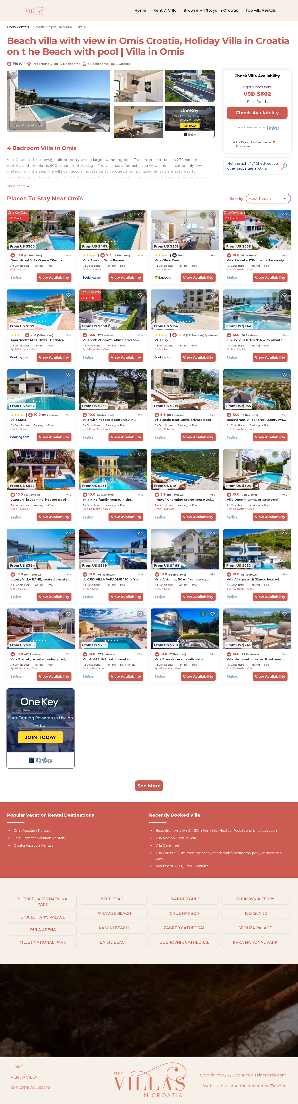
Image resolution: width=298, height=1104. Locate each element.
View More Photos (27, 125)
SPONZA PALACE (255, 928)
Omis (80, 27)
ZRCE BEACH (113, 899)
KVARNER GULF (184, 899)
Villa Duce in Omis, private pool (252, 499)
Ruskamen (99, 668)
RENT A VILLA (23, 1077)
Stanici (96, 269)
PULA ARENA (43, 930)
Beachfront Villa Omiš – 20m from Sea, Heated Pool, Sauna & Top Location (216, 830)
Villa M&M (18, 420)
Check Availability (257, 112)
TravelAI (278, 1085)
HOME (16, 1067)
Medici (168, 349)
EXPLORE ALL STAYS (30, 1087)
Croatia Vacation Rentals (33, 845)
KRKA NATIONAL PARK (255, 942)
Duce (23, 269)
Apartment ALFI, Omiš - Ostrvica (37, 340)
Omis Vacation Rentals (32, 830)
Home (140, 10)
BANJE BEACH (114, 942)
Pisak (167, 269)
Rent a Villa (165, 10)
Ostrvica (169, 429)
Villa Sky (161, 340)
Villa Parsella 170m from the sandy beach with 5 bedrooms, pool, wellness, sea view (219, 856)
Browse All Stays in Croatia (211, 10)
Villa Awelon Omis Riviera (103, 260)
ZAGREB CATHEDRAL (184, 928)
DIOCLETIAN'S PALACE (42, 917)
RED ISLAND (255, 913)
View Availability (54, 277)
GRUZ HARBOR (184, 913)
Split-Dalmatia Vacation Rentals (39, 838)
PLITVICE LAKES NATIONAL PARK (43, 902)
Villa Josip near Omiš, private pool (183, 420)
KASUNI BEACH (114, 928)
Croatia (39, 27)
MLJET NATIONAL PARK (43, 942)
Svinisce (169, 508)
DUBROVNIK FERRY (255, 899)
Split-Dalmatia (60, 27)
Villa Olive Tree (167, 260)
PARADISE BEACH (113, 913)
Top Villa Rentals (261, 10)
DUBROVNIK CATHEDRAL (184, 942)
